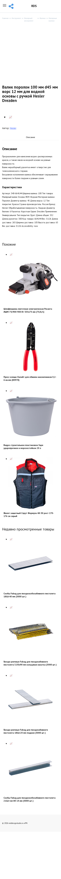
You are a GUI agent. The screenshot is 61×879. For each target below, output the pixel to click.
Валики (43, 18)
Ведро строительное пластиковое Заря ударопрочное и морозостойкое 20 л (23, 446)
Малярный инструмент (28, 19)
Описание (30, 137)
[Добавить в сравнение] (10, 116)
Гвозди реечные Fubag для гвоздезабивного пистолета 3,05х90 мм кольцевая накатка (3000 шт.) (30, 663)
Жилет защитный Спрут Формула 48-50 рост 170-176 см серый (29, 514)
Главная (5, 18)
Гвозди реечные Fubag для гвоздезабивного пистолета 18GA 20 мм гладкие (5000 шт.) (26, 731)
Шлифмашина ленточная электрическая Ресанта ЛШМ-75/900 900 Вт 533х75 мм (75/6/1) (28, 310)
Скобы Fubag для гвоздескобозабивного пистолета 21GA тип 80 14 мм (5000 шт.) (29, 799)
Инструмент (16, 18)
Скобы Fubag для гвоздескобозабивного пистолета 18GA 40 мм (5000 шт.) (29, 595)
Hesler (13, 128)
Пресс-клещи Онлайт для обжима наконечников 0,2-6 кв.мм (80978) (30, 378)
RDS (34, 6)
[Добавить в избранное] (4, 116)
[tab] (30, 137)
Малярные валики (53, 19)
